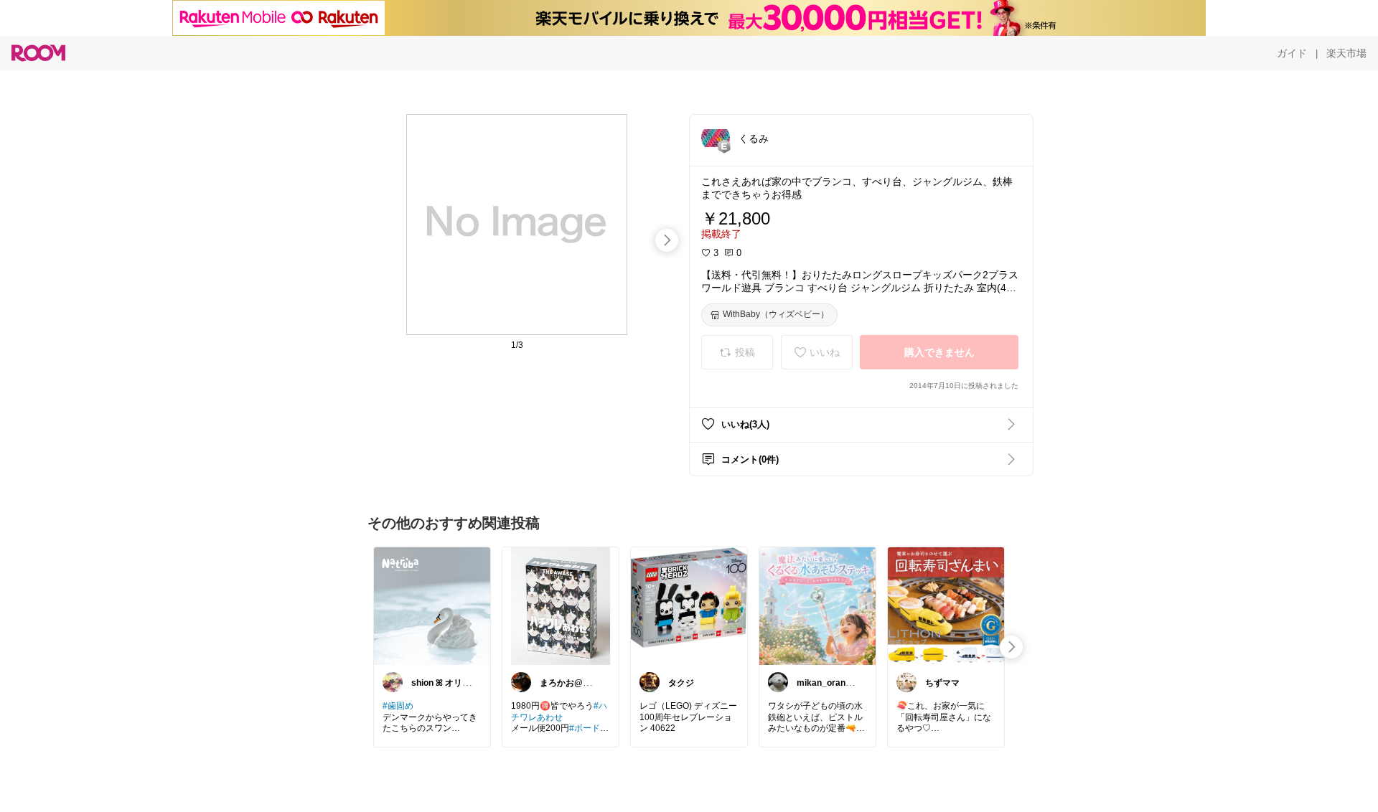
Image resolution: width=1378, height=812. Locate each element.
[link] (432, 605)
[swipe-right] (666, 240)
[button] (715, 137)
